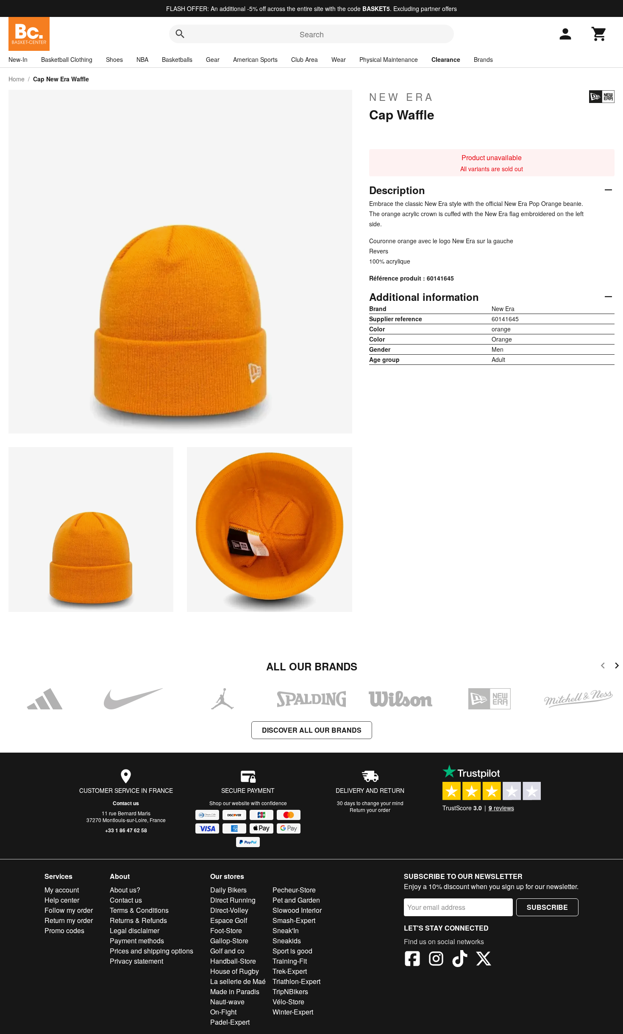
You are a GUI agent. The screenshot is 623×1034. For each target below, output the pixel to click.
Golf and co (227, 951)
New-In (18, 59)
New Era (401, 96)
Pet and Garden (296, 900)
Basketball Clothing (66, 59)
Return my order (68, 920)
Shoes (114, 59)
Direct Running (233, 900)
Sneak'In (286, 930)
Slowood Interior (297, 910)
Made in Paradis (234, 991)
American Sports (255, 59)
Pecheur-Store (294, 890)
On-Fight (223, 1012)
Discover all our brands (312, 730)
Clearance (445, 59)
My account (61, 890)
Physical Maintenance (388, 59)
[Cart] (599, 33)
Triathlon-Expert (296, 981)
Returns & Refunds (138, 920)
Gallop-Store (229, 940)
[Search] (180, 34)
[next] (617, 666)
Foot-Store (226, 930)
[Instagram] (436, 960)
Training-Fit (290, 961)
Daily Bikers (228, 890)
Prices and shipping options (151, 951)
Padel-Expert (230, 1022)
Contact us (126, 803)
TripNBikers (290, 991)
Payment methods (137, 940)
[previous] (603, 666)
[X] (483, 960)
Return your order (370, 809)
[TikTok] (459, 960)
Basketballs (177, 59)
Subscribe (547, 907)
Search (312, 33)
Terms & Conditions (139, 910)
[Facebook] (412, 960)
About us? (125, 890)
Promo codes (64, 930)
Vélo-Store (288, 1001)
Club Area (304, 59)
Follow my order (68, 910)
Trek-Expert (290, 971)
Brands (483, 59)
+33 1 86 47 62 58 (126, 830)
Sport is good (292, 951)
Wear (338, 59)
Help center (61, 900)
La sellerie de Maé (238, 981)
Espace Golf (228, 920)
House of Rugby (234, 971)
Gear (213, 59)
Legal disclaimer (134, 930)
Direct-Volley (229, 910)
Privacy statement (136, 961)
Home (16, 79)
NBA (142, 59)
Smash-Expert (294, 920)
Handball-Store (233, 961)
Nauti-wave (227, 1001)
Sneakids (287, 940)
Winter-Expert (293, 1012)
